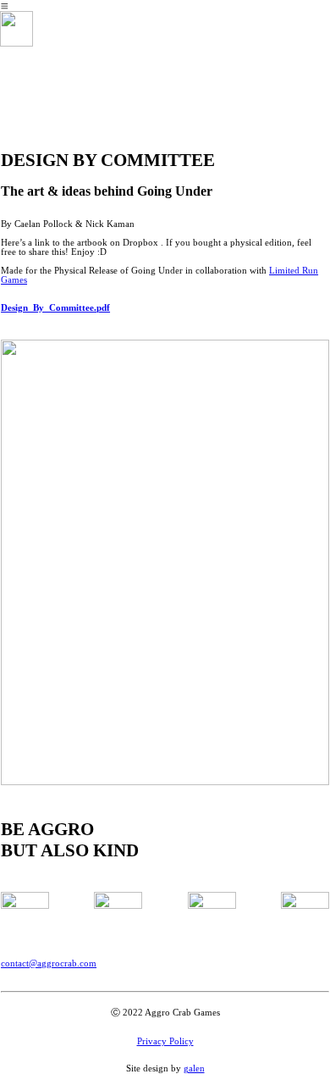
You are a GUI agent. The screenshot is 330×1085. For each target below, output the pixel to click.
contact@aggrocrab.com (48, 963)
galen (194, 1068)
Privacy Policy (165, 1041)
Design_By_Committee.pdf (55, 308)
